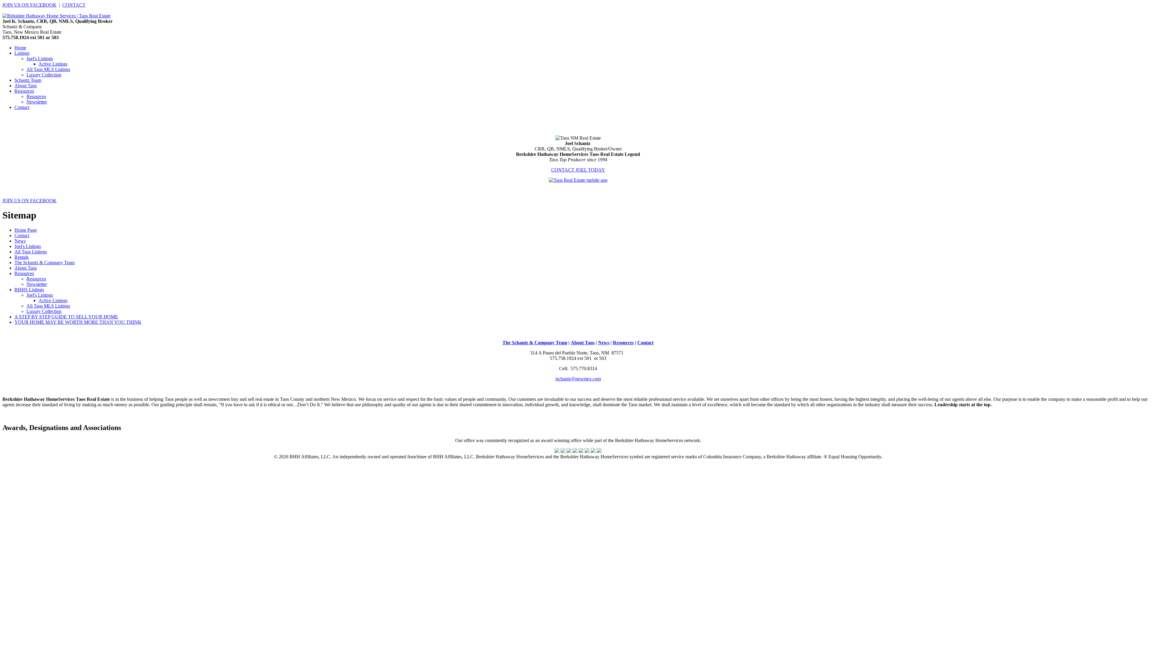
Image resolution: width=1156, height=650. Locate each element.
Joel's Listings (39, 58)
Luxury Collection (43, 74)
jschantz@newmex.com (578, 378)
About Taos (25, 268)
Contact (21, 235)
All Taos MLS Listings (48, 69)
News (20, 240)
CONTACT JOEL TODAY (578, 169)
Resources (36, 96)
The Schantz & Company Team (44, 262)
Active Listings (53, 64)
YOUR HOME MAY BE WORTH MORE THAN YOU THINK (77, 322)
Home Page (25, 230)
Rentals (21, 257)
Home (20, 47)
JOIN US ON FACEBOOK (29, 5)
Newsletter (36, 101)
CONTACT (73, 5)
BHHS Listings (29, 289)
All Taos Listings (30, 251)
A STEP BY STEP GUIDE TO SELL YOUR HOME (66, 316)
